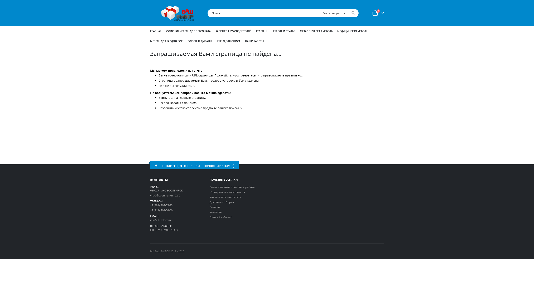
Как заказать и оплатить (226, 197)
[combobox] (283, 13)
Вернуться (166, 98)
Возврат (215, 207)
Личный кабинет (221, 217)
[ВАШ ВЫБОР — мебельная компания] (177, 13)
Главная (155, 31)
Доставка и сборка (222, 202)
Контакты (216, 212)
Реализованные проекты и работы (232, 187)
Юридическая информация (228, 192)
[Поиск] (353, 13)
